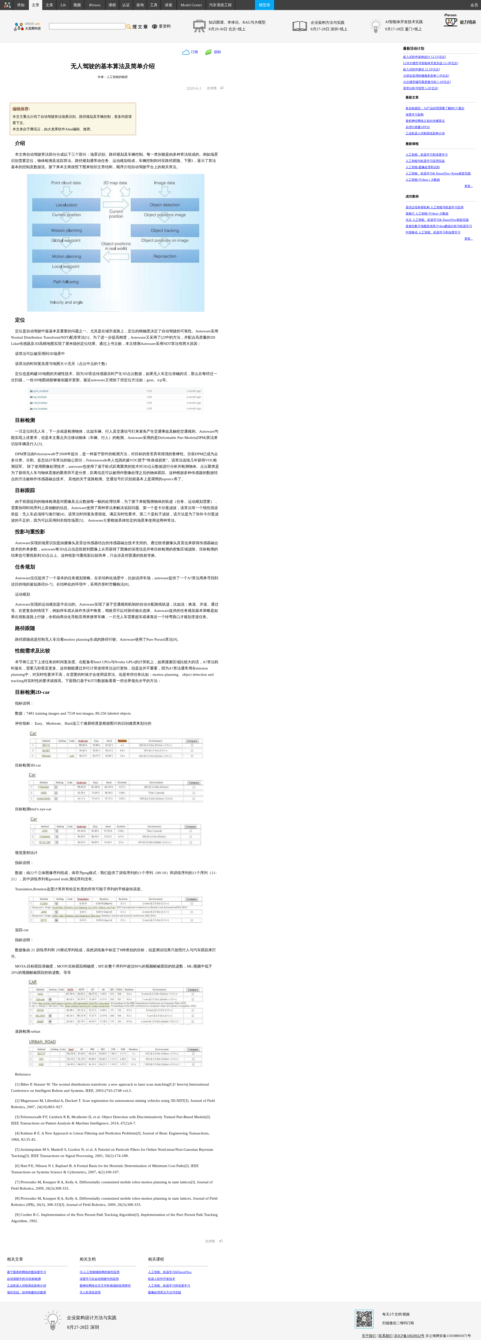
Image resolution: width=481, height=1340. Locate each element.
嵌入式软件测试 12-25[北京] (421, 69)
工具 (154, 5)
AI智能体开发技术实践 (404, 22)
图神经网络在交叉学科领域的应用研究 (105, 1285)
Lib (63, 5)
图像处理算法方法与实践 (164, 1292)
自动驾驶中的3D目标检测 (24, 1279)
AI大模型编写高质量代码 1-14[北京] (427, 82)
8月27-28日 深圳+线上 (329, 29)
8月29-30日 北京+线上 (227, 29)
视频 (77, 5)
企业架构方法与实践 (327, 23)
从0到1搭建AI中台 (418, 127)
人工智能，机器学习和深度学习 (169, 1285)
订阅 (194, 52)
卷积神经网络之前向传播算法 (425, 121)
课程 (112, 5)
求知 (21, 5)
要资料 (165, 26)
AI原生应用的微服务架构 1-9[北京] (426, 75)
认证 (126, 5)
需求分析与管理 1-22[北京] (420, 88)
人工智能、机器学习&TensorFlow (170, 1272)
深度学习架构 (415, 114)
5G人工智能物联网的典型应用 (99, 1272)
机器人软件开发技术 (161, 1279)
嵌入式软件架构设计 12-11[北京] (424, 57)
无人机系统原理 (90, 1292)
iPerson (94, 5)
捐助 (216, 52)
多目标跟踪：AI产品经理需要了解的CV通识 (435, 108)
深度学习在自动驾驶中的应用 (99, 1279)
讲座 (168, 5)
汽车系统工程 (220, 5)
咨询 (140, 5)
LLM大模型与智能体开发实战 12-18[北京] (430, 63)
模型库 (264, 5)
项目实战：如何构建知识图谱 (26, 1292)
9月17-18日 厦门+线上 (403, 29)
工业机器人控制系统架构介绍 (26, 1285)
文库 (49, 5)
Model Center (191, 5)
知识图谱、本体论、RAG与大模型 (237, 22)
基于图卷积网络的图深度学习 (26, 1272)
